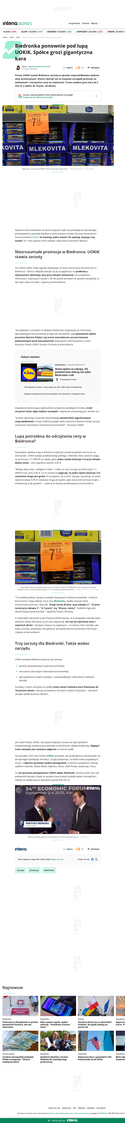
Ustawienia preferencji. (82, 1113)
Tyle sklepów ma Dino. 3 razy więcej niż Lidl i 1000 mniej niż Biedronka (53, 387)
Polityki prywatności (66, 1113)
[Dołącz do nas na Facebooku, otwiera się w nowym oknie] (92, 859)
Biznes (12, 37)
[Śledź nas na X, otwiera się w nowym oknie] (96, 859)
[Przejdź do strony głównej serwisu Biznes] (25, 23)
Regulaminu (51, 1113)
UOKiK (34, 237)
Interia (4, 37)
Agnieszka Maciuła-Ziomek (39, 66)
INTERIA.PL (103, 1113)
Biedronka (49, 870)
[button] (96, 23)
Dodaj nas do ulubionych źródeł (48, 97)
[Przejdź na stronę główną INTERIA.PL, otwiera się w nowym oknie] (10, 23)
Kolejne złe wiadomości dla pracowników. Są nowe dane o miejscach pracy (54, 394)
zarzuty (20, 870)
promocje (34, 870)
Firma (18, 37)
